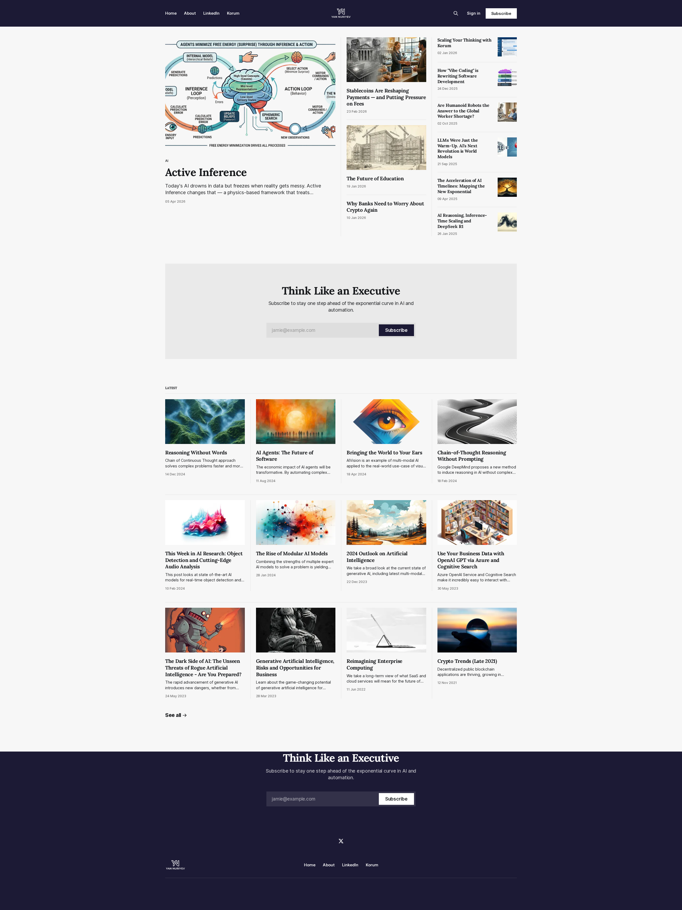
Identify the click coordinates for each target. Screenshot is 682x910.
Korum (233, 13)
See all (173, 715)
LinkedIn (211, 13)
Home (171, 13)
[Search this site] (456, 13)
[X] (341, 841)
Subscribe (501, 13)
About (190, 13)
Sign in (473, 13)
